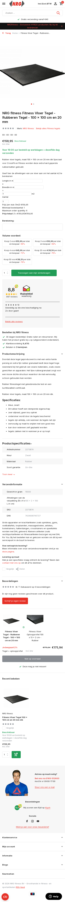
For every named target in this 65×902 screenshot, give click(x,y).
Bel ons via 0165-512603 (47, 778)
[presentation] (3, 71)
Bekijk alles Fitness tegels (48, 128)
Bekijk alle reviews (14, 321)
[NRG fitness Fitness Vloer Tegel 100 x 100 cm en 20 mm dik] (16, 698)
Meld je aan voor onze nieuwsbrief (32, 827)
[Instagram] (32, 821)
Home (15, 33)
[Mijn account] (55, 3)
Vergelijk (10, 569)
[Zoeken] (58, 12)
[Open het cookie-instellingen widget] (5, 896)
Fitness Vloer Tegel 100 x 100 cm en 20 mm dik (14, 718)
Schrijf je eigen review (15, 601)
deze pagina (8, 551)
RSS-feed (20, 887)
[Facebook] (27, 821)
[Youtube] (38, 821)
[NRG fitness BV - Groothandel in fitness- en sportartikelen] (22, 4)
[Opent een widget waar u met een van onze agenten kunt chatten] (53, 896)
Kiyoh (47, 807)
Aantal (5, 197)
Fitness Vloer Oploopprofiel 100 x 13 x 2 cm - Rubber (35, 636)
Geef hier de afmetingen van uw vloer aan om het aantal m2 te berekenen (32, 174)
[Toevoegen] (16, 754)
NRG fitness (28, 128)
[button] (31, 104)
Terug (8, 33)
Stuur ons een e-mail (45, 787)
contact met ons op (11, 563)
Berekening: (8, 220)
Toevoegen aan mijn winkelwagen (34, 273)
